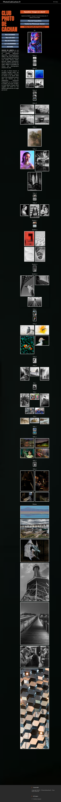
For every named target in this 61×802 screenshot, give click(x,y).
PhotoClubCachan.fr (12, 2)
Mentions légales (37, 798)
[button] (34, 27)
